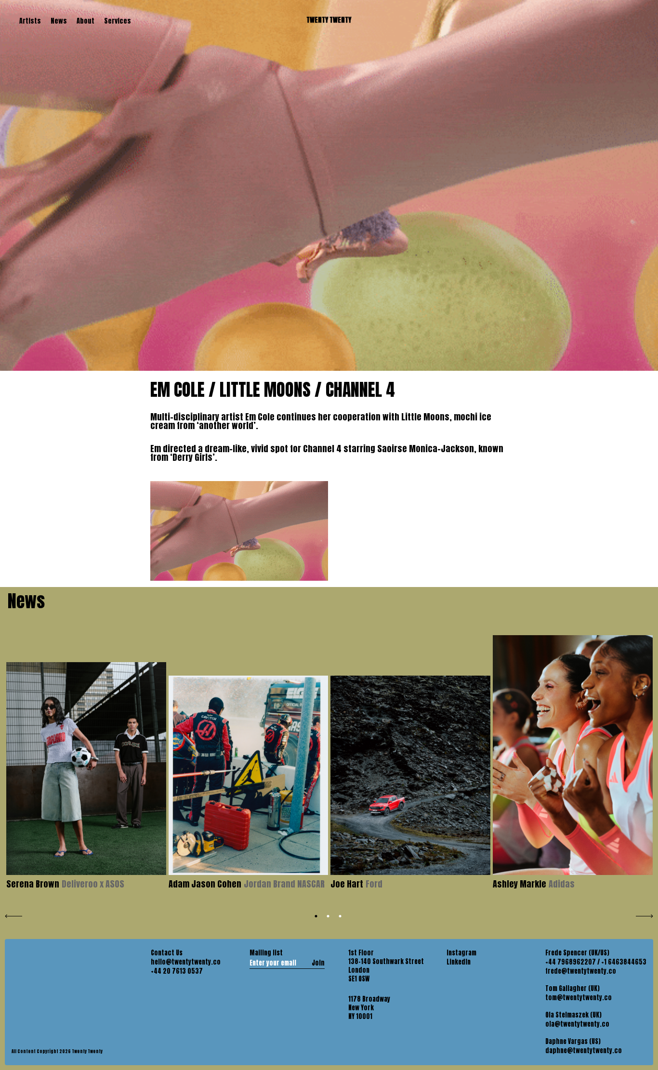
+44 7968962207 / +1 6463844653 (595, 962)
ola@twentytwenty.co (577, 1024)
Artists (30, 21)
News (59, 21)
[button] (316, 916)
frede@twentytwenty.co (580, 971)
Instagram (461, 953)
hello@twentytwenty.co (186, 962)
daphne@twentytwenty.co (583, 1050)
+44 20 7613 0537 (177, 971)
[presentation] (13, 915)
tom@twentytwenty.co (578, 997)
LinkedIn (459, 962)
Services (117, 21)
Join (318, 962)
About (85, 21)
